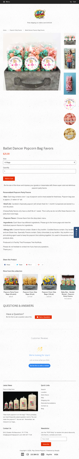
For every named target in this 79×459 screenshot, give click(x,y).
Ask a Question (44, 317)
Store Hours (45, 395)
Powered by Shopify (52, 450)
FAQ (42, 398)
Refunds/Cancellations (48, 403)
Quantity (6, 167)
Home (4, 30)
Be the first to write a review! (39, 366)
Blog (42, 408)
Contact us (44, 406)
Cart (74, 2)
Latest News (7, 385)
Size (4, 158)
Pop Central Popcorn (39, 450)
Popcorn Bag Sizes (9, 389)
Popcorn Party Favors (16, 30)
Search (43, 389)
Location (44, 392)
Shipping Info (45, 400)
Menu (8, 2)
